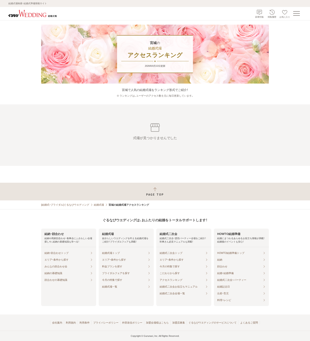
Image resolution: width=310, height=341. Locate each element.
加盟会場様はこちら (157, 322)
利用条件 (85, 322)
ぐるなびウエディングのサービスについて (213, 322)
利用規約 (71, 322)
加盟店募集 (178, 322)
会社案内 (57, 322)
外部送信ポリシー (132, 322)
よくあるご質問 (249, 322)
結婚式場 (99, 204)
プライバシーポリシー (106, 322)
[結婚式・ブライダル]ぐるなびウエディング (65, 204)
